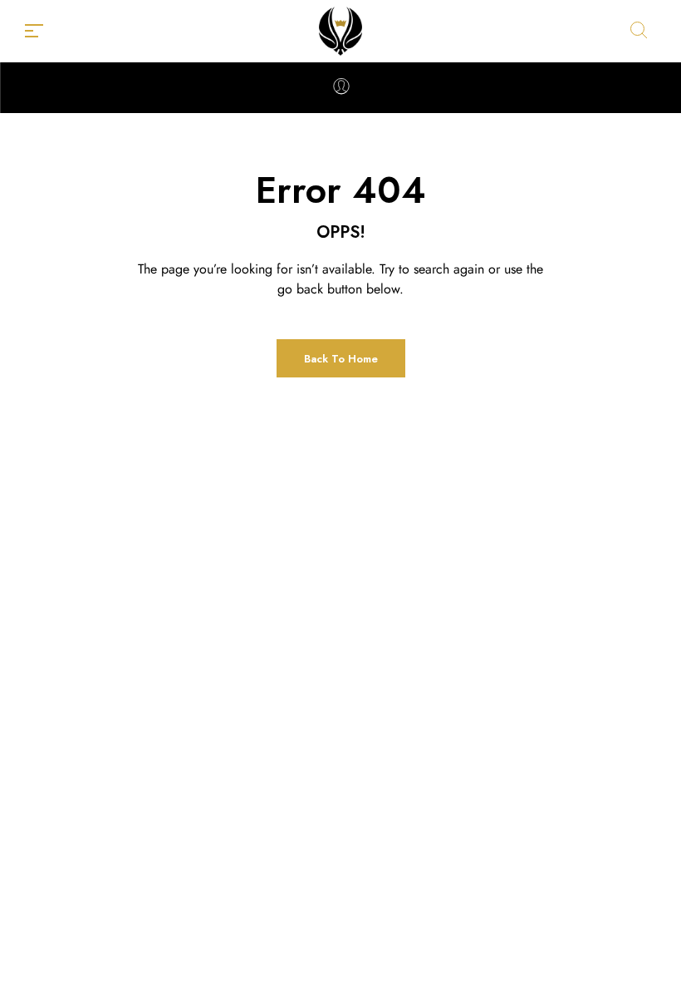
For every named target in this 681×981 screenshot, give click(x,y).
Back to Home (341, 359)
